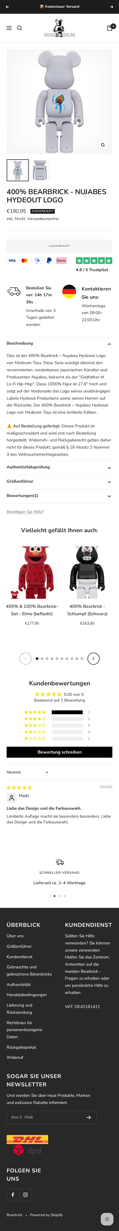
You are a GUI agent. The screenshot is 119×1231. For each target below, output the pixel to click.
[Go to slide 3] (47, 658)
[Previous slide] (25, 659)
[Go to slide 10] (82, 658)
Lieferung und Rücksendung (19, 1008)
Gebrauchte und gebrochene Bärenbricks (29, 970)
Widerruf (15, 1057)
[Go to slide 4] (52, 658)
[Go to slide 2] (42, 658)
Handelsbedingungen (27, 995)
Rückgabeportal (21, 1047)
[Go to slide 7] (67, 658)
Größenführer (19, 946)
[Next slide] (93, 659)
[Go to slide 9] (77, 658)
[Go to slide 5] (57, 658)
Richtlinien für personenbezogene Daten (24, 1030)
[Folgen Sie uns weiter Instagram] (25, 1195)
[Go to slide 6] (62, 658)
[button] (35, 712)
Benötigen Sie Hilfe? (25, 512)
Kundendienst (19, 957)
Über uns (15, 936)
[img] (19, 787)
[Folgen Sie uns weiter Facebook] (13, 1195)
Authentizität (18, 984)
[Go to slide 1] (37, 658)
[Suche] (19, 28)
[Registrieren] (88, 1117)
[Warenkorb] (109, 28)
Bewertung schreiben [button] (60, 752)
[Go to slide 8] (72, 658)
